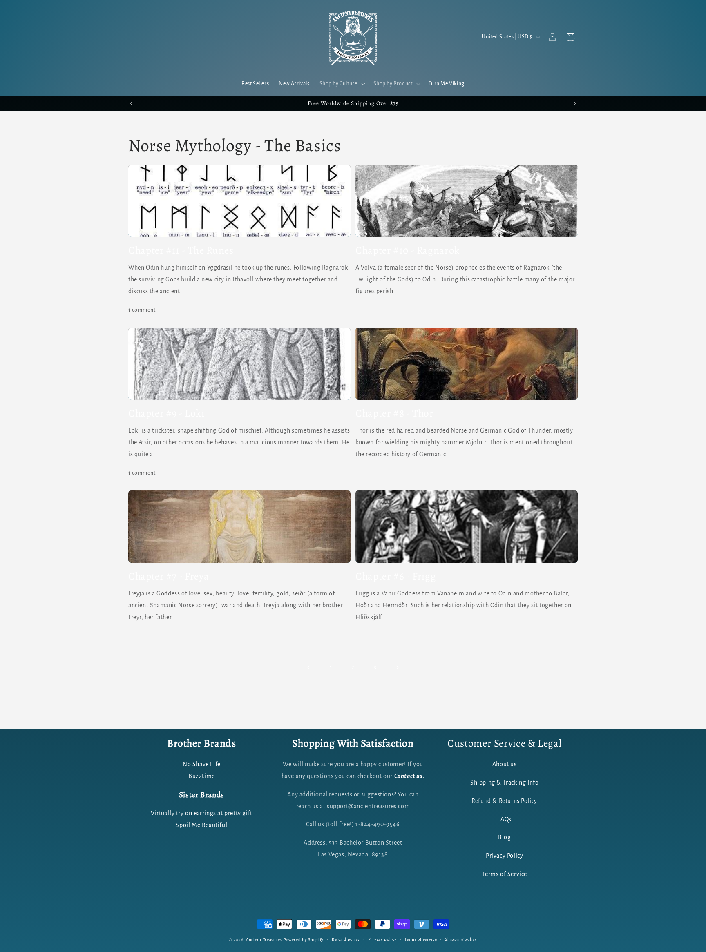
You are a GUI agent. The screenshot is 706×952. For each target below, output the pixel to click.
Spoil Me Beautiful (201, 825)
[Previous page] (309, 667)
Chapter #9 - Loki (166, 413)
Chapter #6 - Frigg (395, 576)
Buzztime (201, 776)
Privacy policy (382, 939)
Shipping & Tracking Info (504, 783)
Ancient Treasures (264, 939)
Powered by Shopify (304, 939)
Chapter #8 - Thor (394, 413)
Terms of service (420, 939)
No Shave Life (202, 764)
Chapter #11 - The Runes (181, 250)
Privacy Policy (504, 856)
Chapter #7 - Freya (168, 576)
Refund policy (346, 939)
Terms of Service (504, 874)
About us (504, 764)
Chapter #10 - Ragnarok (407, 250)
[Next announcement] (575, 103)
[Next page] (397, 667)
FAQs (504, 819)
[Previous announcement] (131, 103)
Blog (504, 837)
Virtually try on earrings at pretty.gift (201, 813)
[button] (342, 83)
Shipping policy (461, 939)
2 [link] (353, 667)
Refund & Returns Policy (504, 801)
